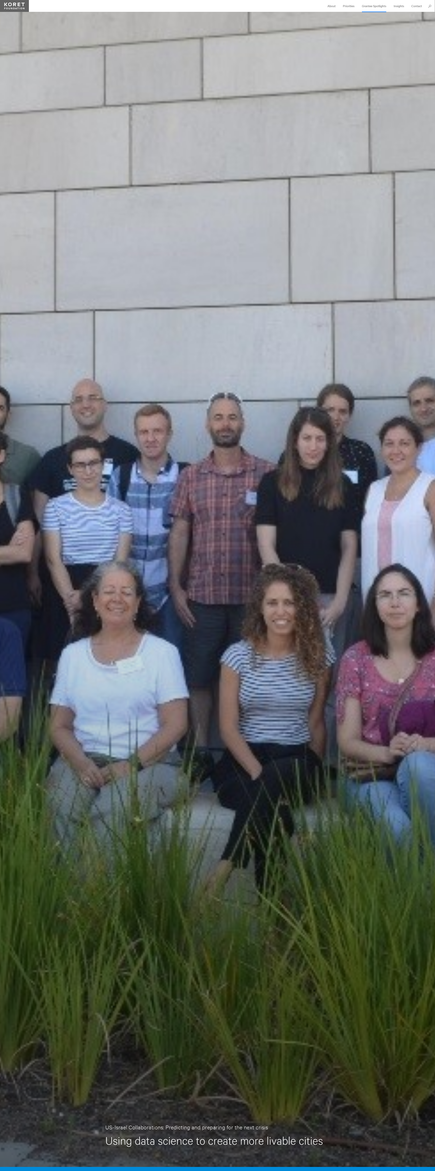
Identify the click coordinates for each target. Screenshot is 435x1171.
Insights (399, 6)
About (331, 6)
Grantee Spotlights (374, 6)
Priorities (348, 6)
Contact (416, 6)
